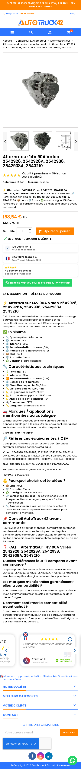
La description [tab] (15, 294)
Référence (9, 182)
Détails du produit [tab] (46, 294)
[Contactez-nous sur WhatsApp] (72, 760)
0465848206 (26, 13)
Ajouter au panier (54, 231)
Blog (73, 13)
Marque (33, 182)
